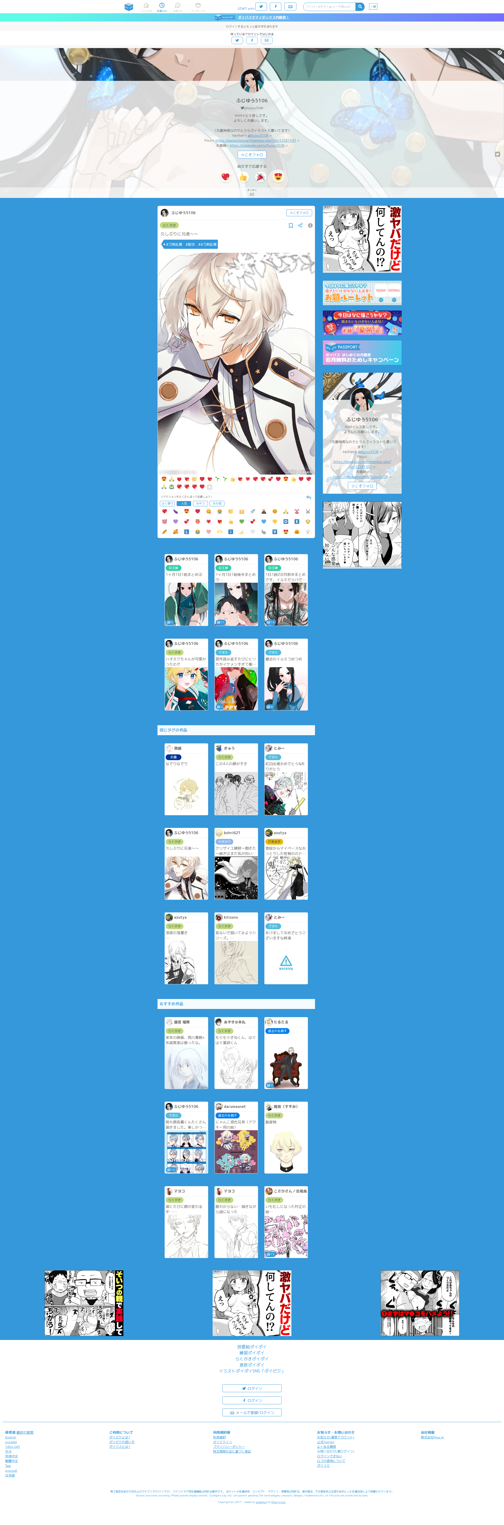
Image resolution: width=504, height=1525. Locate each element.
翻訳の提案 (25, 1432)
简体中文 (11, 1456)
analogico (261, 1502)
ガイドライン (222, 1442)
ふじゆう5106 (252, 100)
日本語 (10, 1475)
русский (11, 1470)
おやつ (200, 503)
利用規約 (219, 1437)
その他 (217, 503)
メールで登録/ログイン (254, 1412)
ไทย (8, 1466)
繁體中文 (11, 1461)
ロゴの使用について (331, 1461)
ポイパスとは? (119, 1446)
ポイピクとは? (119, 1437)
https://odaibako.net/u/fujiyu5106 (257, 145)
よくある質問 (326, 1446)
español (11, 1442)
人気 (184, 503)
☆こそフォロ (252, 154)
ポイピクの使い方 (121, 1442)
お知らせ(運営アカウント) (335, 1437)
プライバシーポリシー (229, 1446)
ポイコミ (323, 1465)
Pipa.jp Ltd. (278, 1502)
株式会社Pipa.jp (432, 1437)
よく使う (167, 503)
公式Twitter (326, 1442)
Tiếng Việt (12, 1446)
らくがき (169, 225)
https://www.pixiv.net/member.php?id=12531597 (256, 140)
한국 (8, 1451)
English (10, 1437)
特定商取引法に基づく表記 (232, 1451)
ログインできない (329, 1456)
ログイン (254, 1388)
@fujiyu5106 (253, 108)
